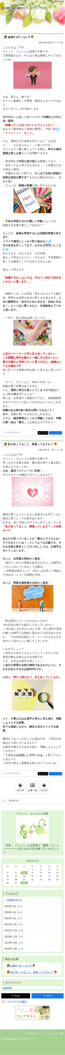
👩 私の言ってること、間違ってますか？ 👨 (30, 444)
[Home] (4, 801)
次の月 (45, 787)
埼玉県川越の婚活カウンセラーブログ (24, 8)
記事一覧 (32, 790)
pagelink (7, 987)
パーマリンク (13, 432)
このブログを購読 (16, 1001)
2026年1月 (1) (14, 899)
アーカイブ (11, 893)
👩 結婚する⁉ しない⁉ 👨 (19, 37)
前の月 (21, 787)
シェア (44, 433)
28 (24, 882)
